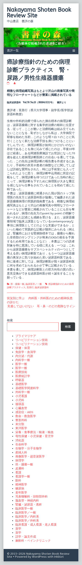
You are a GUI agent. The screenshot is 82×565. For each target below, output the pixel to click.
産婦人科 (21, 452)
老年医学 (21, 492)
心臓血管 (21, 408)
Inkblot (59, 556)
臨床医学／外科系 (27, 520)
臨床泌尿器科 (42, 287)
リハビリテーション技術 (31, 340)
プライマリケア (25, 336)
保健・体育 (22, 348)
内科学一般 (22, 360)
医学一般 (21, 364)
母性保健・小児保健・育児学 (34, 436)
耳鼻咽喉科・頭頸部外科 (31, 496)
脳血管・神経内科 (27, 500)
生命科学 (21, 444)
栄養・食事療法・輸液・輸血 (34, 432)
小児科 (19, 400)
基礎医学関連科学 (27, 388)
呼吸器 (19, 380)
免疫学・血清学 (25, 352)
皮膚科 (19, 468)
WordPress (39, 556)
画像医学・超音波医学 (30, 456)
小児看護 (21, 396)
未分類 (19, 424)
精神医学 (21, 484)
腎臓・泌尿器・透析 (28, 504)
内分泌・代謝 (24, 356)
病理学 (19, 460)
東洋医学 (21, 428)
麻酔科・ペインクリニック (33, 540)
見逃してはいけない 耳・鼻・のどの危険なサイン (41, 306)
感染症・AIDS (24, 412)
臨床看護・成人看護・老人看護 (36, 524)
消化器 (19, 440)
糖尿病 (19, 488)
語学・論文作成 (25, 536)
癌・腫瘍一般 (17, 284)
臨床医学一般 (24, 508)
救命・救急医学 (25, 416)
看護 (18, 472)
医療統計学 (22, 376)
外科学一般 (22, 392)
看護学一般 (22, 476)
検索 (10, 320)
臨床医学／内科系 (27, 516)
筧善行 (30, 287)
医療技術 (21, 372)
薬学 (18, 528)
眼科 (18, 480)
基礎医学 (21, 384)
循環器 (19, 404)
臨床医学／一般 (34, 284)
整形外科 (21, 420)
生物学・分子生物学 (28, 448)
